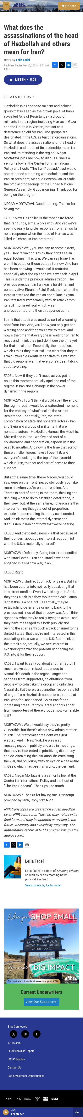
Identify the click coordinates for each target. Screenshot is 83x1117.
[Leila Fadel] (12, 866)
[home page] (19, 6)
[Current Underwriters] (41, 946)
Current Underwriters (41, 992)
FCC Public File (16, 1059)
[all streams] (78, 1112)
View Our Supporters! (41, 1002)
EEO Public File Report (21, 1051)
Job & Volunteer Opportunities (26, 1076)
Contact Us (14, 1067)
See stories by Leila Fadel (43, 885)
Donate (70, 6)
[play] (5, 1112)
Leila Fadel (23, 60)
